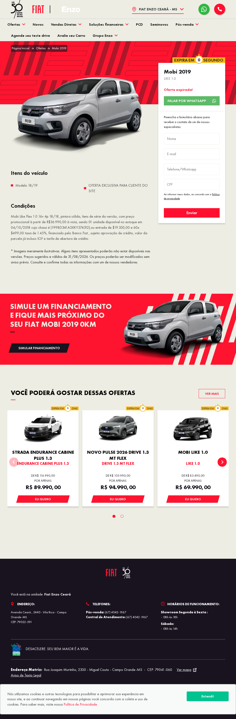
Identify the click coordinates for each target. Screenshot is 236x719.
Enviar (191, 212)
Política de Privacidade (80, 704)
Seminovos (159, 24)
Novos (38, 24)
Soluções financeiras (106, 24)
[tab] (113, 516)
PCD (139, 24)
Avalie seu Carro (71, 35)
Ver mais (212, 394)
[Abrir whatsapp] (203, 9)
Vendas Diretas (64, 24)
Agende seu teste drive (30, 35)
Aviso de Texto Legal (26, 675)
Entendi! (207, 696)
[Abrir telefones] (219, 9)
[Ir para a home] (71, 9)
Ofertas (13, 24)
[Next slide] (222, 462)
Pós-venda (185, 24)
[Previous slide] (13, 462)
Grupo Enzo (103, 35)
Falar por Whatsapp (187, 100)
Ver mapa (184, 669)
